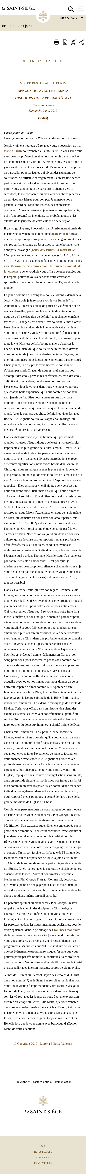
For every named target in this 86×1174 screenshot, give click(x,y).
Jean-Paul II (59, 233)
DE (24, 61)
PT (62, 61)
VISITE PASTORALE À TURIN (43, 83)
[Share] (82, 43)
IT (55, 61)
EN (32, 61)
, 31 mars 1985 (53, 250)
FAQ (43, 1146)
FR (48, 61)
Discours (9, 26)
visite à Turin (13, 151)
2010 (21, 26)
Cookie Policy (43, 1157)
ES (40, 61)
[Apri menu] (80, 9)
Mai (29, 26)
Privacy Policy (43, 1163)
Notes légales (43, 1151)
